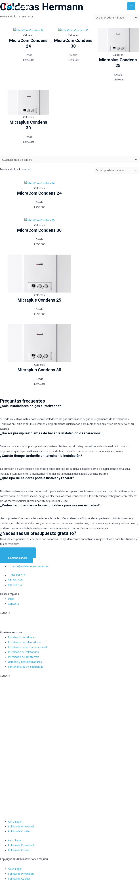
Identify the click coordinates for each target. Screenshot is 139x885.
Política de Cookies (19, 831)
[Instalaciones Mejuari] (17, 6)
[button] (69, 863)
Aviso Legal (15, 821)
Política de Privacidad (21, 826)
